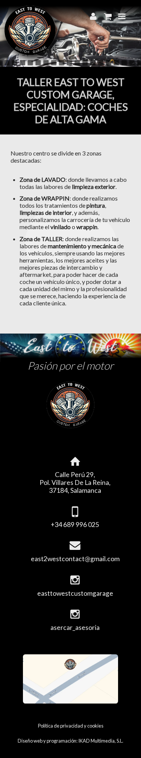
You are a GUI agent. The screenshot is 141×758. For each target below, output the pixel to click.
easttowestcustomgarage (75, 593)
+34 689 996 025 (75, 524)
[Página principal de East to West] (30, 53)
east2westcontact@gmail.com (75, 559)
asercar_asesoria (75, 627)
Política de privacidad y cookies (70, 726)
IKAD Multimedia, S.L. (100, 741)
